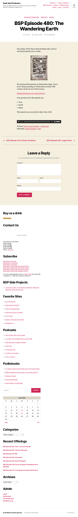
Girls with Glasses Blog (12, 309)
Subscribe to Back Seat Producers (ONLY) (16, 269)
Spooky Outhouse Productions (14, 319)
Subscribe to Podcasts (10, 264)
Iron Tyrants (9, 316)
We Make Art (9, 323)
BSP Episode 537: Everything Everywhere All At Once (20, 470)
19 (22, 413)
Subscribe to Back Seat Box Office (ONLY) (16, 268)
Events (54, 7)
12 (22, 410)
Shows (51, 17)
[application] (39, 121)
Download (45, 126)
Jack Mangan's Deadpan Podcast (15, 342)
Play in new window (31, 126)
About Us (53, 3)
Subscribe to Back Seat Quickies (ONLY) (15, 271)
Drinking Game (64, 5)
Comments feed (8, 498)
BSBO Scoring (47, 5)
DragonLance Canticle (12, 305)
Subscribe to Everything (10, 263)
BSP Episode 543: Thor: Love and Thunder (17, 446)
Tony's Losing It (10, 357)
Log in (5, 494)
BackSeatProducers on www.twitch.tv (31, 93)
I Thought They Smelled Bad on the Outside (18, 339)
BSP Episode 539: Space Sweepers (14, 461)
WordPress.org (8, 501)
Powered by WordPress (31, 512)
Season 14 (44, 17)
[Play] (19, 121)
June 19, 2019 (38, 35)
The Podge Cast (10, 349)
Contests (55, 5)
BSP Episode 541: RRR (10, 454)
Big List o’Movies (63, 3)
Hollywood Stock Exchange (14, 312)
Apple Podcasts (30, 129)
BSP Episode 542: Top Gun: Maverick (15, 450)
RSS (39, 129)
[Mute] (55, 121)
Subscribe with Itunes (9, 261)
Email (42, 178)
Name (19, 178)
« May (6, 422)
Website (19, 185)
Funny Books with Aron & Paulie (15, 335)
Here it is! (10, 250)
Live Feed (66, 7)
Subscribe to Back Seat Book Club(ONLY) (16, 266)
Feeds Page (27, 274)
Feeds (60, 7)
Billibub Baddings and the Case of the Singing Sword (21, 372)
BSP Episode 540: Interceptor (12, 457)
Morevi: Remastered (11, 379)
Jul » (38, 422)
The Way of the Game (12, 353)
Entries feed (7, 496)
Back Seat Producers (11, 3)
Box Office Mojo (10, 301)
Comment (20, 163)
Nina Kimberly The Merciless (14, 383)
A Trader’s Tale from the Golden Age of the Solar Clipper (22, 369)
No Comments (51, 35)
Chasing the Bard (10, 376)
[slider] (58, 121)
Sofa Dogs (8, 346)
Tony (28, 35)
